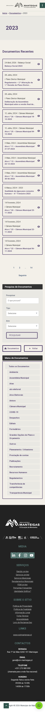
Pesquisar (10, 295)
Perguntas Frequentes (22, 588)
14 (31, 268)
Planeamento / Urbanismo (21, 449)
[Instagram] (26, 555)
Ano (8, 321)
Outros (12, 444)
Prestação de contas (19, 455)
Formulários (15, 429)
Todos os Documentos (19, 366)
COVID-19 (13, 412)
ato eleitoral (15, 389)
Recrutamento (16, 467)
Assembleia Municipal (19, 378)
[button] (39, 705)
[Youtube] (32, 555)
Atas (11, 383)
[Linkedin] (14, 555)
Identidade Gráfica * (22, 591)
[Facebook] (20, 555)
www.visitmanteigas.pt (22, 635)
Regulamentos (16, 478)
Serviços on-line (22, 575)
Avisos (12, 401)
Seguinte (22, 275)
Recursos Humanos (18, 472)
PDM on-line (22, 585)
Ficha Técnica (22, 616)
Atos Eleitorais (16, 395)
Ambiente (13, 372)
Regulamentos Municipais (22, 581)
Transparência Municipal (20, 493)
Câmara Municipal (17, 406)
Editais (12, 423)
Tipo (8, 308)
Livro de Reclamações (22, 622)
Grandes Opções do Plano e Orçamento (21, 436)
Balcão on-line (23, 571)
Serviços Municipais (22, 578)
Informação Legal (22, 612)
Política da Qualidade (22, 609)
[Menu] (42, 5)
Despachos (14, 418)
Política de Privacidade (22, 606)
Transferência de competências (17, 485)
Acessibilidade (22, 619)
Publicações (15, 461)
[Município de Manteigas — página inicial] (21, 5)
